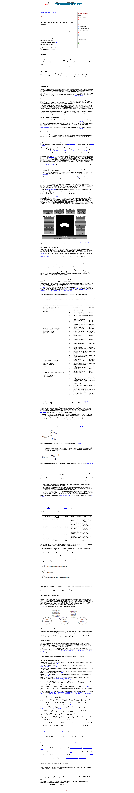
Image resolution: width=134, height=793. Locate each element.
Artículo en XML (83, 26)
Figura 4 (78, 561)
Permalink (81, 46)
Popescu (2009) (56, 93)
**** (54, 44)
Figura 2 (81, 426)
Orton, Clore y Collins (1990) (65, 495)
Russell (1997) (45, 174)
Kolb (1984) (81, 121)
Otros (81, 43)
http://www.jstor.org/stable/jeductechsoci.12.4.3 (50, 708)
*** (56, 42)
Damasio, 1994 (47, 150)
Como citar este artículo (84, 30)
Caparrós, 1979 (51, 157)
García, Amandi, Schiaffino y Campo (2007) (55, 290)
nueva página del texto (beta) (85, 23)
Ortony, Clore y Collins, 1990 (52, 648)
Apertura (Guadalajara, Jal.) (48, 12)
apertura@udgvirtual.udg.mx (67, 791)
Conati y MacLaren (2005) (53, 196)
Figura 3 (80, 447)
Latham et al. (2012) (43, 290)
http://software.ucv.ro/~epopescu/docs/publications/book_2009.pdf (65, 742)
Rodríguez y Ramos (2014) (50, 164)
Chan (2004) (42, 253)
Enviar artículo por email (84, 35)
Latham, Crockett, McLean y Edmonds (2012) (67, 93)
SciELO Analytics (83, 17)
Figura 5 (43, 606)
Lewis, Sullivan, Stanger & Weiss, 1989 (72, 177)
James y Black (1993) (44, 119)
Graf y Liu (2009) (50, 93)
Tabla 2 (48, 508)
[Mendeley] (79, 43)
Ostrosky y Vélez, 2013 (83, 150)
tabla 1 (57, 407)
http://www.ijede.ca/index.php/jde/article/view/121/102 (81, 748)
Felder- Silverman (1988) (79, 95)
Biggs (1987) (81, 128)
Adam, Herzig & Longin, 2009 (73, 173)
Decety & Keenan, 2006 (71, 144)
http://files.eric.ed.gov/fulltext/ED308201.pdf (49, 666)
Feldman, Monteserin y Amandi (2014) (46, 256)
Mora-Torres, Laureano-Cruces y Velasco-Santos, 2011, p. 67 (78, 242)
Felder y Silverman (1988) (44, 127)
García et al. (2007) (84, 650)
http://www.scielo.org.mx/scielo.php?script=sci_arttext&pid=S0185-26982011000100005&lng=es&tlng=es (66, 730)
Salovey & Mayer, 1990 (70, 150)
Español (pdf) (82, 24)
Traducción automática (84, 33)
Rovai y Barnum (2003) (68, 290)
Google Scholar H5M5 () (85, 19)
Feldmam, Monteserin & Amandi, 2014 (82, 97)
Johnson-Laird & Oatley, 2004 (55, 150)
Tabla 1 (43, 287)
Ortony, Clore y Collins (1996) (51, 189)
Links (57, 663)
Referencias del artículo (84, 28)
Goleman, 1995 (63, 150)
